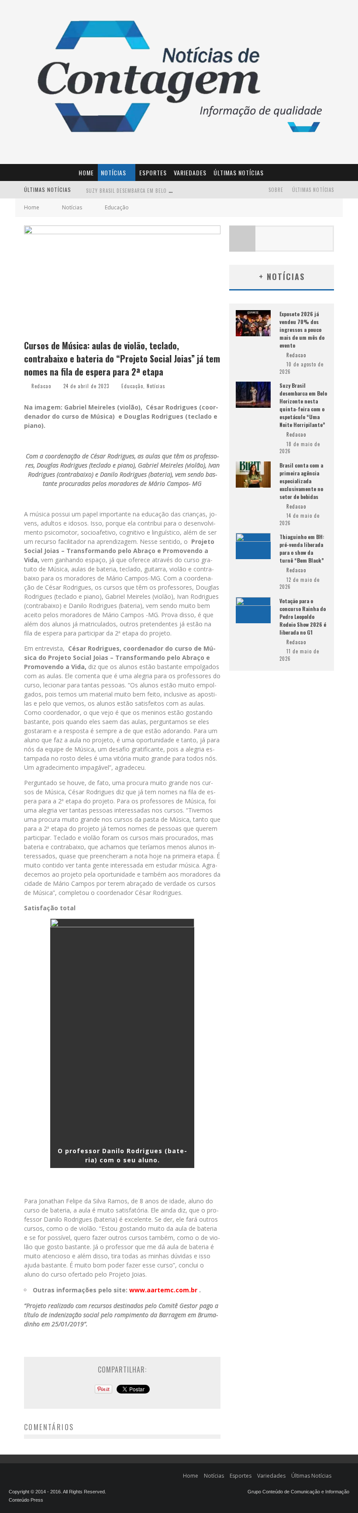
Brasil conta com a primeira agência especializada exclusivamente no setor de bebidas (301, 480)
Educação (132, 386)
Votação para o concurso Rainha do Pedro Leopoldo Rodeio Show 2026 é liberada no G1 (302, 616)
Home (86, 172)
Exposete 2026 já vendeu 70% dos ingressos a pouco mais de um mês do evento (301, 329)
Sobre (275, 189)
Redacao (41, 386)
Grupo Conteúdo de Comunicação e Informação (298, 1491)
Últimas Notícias (238, 172)
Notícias (113, 172)
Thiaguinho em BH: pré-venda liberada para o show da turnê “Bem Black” (301, 548)
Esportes (153, 172)
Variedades (190, 172)
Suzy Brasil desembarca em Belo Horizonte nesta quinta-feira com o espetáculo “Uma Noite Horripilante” (303, 405)
